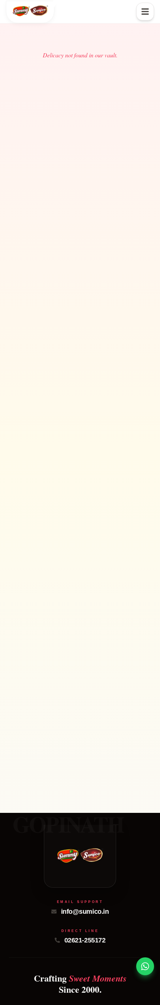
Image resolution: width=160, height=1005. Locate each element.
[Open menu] (145, 11)
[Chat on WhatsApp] (145, 966)
